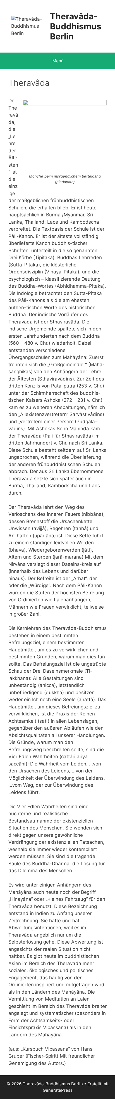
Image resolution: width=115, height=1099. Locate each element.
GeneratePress (58, 1090)
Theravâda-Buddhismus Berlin (75, 26)
